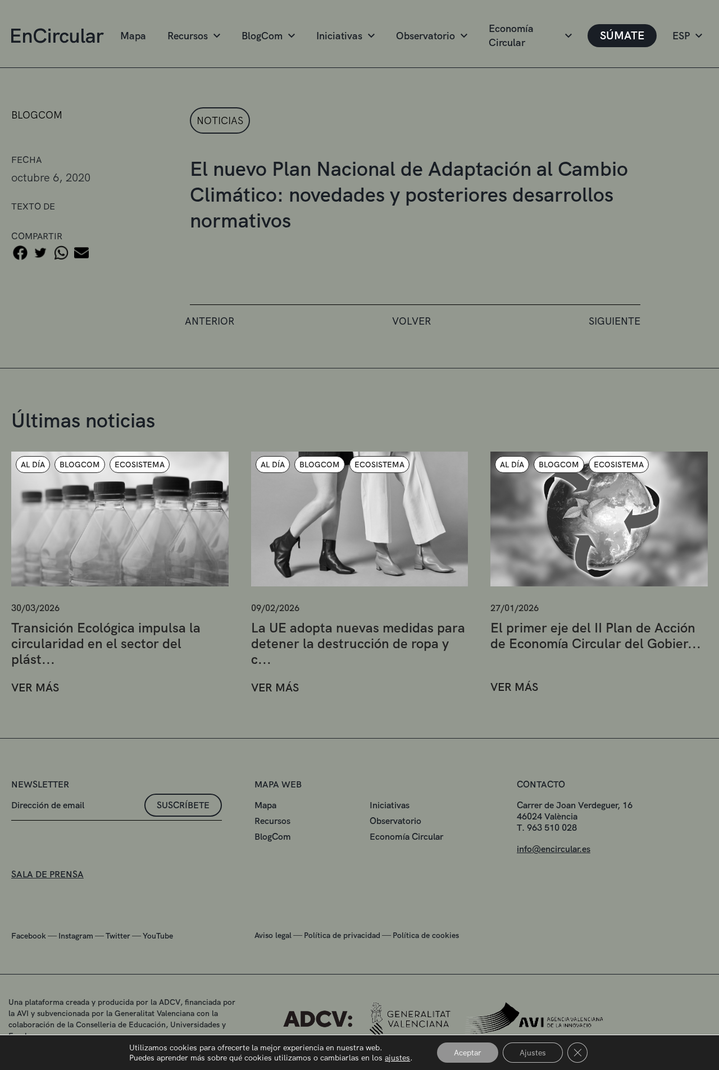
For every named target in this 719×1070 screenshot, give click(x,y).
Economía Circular (511, 35)
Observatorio (425, 35)
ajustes (397, 1058)
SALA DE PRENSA (47, 874)
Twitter (118, 936)
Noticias (220, 120)
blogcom (36, 114)
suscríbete (183, 805)
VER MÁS (35, 688)
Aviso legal (273, 935)
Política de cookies (426, 935)
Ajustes (533, 1053)
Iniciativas (339, 35)
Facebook (28, 936)
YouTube (158, 936)
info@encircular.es (553, 849)
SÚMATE (622, 35)
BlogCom (262, 35)
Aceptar (467, 1053)
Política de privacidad (342, 935)
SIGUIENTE (614, 321)
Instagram (75, 936)
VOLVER (411, 321)
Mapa (133, 35)
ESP (681, 35)
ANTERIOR (209, 321)
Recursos (187, 35)
